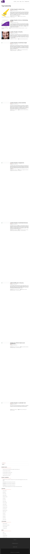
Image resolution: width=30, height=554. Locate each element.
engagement (23, 169)
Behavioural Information (16, 289)
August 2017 (4, 511)
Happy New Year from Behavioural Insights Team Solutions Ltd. (11, 469)
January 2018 (4, 504)
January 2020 (4, 490)
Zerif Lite (12, 552)
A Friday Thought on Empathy (16, 31)
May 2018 (4, 499)
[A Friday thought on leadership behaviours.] (5, 251)
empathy (21, 38)
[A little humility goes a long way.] (5, 311)
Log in (3, 532)
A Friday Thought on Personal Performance (16, 486)
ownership (11, 347)
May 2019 (4, 492)
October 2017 (5, 508)
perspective (26, 38)
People (20, 1)
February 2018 (5, 502)
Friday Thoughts (15, 16)
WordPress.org (5, 536)
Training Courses (27, 1)
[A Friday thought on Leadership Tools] (5, 431)
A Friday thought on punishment (7, 473)
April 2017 (4, 517)
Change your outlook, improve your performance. (17, 343)
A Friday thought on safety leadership (18, 102)
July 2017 (4, 513)
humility (26, 289)
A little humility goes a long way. (17, 282)
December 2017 (5, 505)
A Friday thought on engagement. (17, 162)
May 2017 (4, 516)
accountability (21, 229)
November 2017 (5, 507)
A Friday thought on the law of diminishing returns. (19, 20)
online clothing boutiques (6, 486)
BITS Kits (15, 1)
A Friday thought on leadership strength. (18, 42)
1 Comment (19, 170)
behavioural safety (23, 109)
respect (19, 230)
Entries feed (4, 533)
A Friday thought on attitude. (6, 470)
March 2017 (4, 519)
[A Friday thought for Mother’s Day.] (5, 12)
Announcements (5, 523)
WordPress (17, 552)
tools (25, 409)
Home (18, 1)
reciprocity (16, 170)
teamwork (14, 290)
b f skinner (21, 16)
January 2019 (4, 495)
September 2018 (5, 496)
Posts (23, 1)
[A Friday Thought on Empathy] (5, 35)
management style (12, 170)
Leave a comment (4, 39)
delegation (23, 289)
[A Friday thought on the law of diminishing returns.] (5, 23)
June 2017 (4, 514)
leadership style (14, 50)
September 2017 (5, 510)
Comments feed (5, 535)
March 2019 (4, 493)
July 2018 (4, 498)
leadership (23, 38)
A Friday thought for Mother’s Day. (17, 9)
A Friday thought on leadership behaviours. (19, 222)
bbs (20, 109)
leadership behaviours (15, 230)
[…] (18, 26)
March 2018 (4, 501)
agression (21, 49)
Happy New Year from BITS (6, 475)
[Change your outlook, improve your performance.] (5, 371)
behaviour (21, 169)
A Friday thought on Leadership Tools (18, 402)
